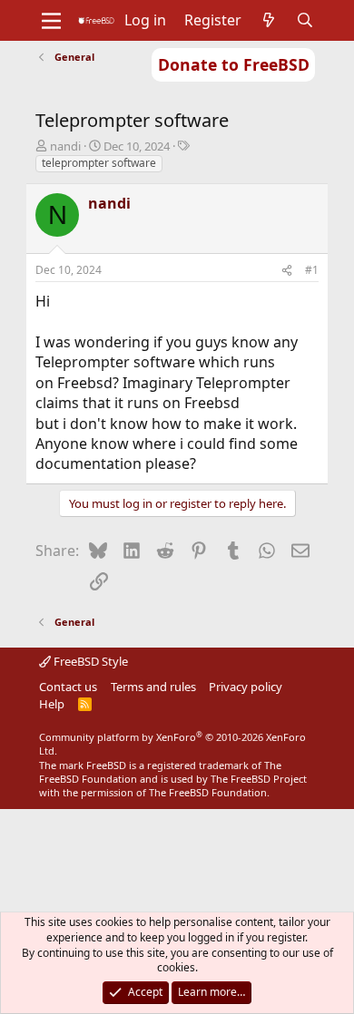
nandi (65, 146)
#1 (312, 270)
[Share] (287, 270)
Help (51, 704)
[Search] (305, 20)
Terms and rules (153, 686)
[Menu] (51, 21)
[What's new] (269, 20)
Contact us (68, 686)
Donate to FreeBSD (234, 64)
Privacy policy (245, 686)
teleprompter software (99, 163)
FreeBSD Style (89, 661)
